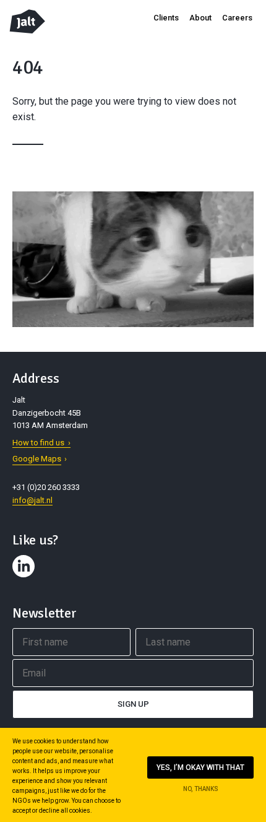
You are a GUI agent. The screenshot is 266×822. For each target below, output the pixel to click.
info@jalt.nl (32, 500)
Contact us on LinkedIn (25, 577)
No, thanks (200, 788)
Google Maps (36, 458)
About (200, 17)
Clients (166, 17)
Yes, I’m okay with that (200, 767)
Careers (237, 17)
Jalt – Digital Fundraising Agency (27, 21)
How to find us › (41, 442)
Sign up (133, 704)
